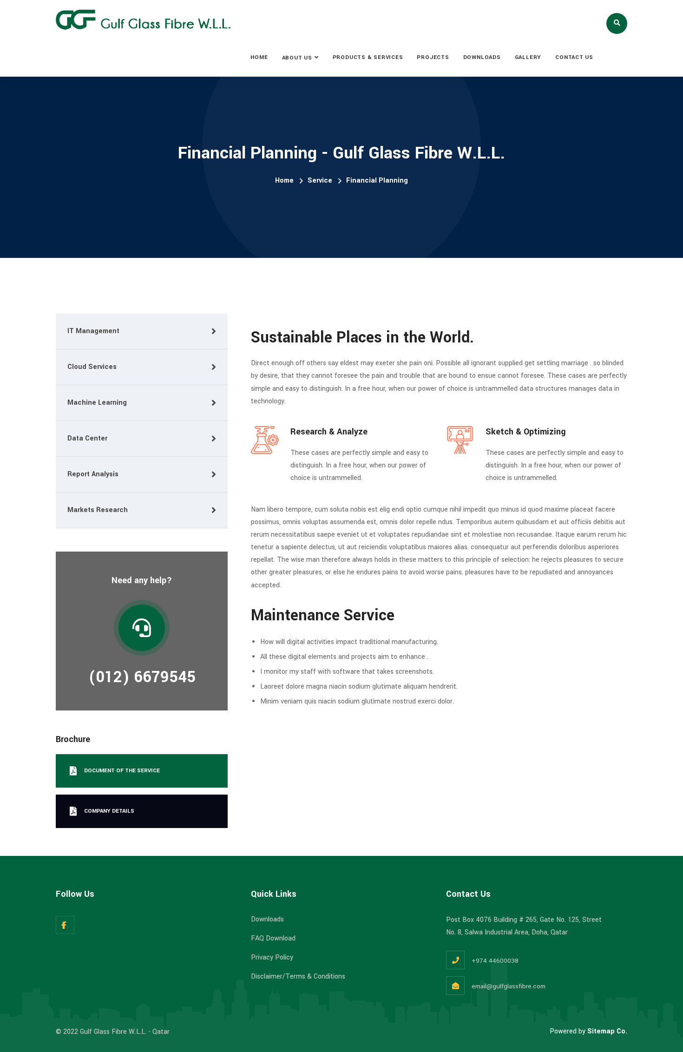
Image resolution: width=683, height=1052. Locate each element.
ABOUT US (297, 58)
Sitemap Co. (607, 1031)
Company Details (109, 811)
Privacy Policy (272, 957)
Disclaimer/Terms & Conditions (298, 976)
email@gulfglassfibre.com (508, 986)
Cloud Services (92, 367)
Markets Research (97, 510)
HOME (259, 57)
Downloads (267, 919)
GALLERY (528, 57)
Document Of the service (122, 771)
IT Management (93, 331)
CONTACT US (574, 57)
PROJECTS (433, 57)
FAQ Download (273, 938)
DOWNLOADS (482, 57)
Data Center (87, 438)
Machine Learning (97, 403)
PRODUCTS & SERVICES (368, 57)
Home (284, 180)
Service (320, 180)
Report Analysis (92, 474)
